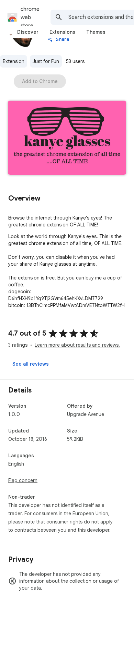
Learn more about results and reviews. (77, 345)
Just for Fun (46, 61)
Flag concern (22, 480)
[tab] (28, 32)
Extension (13, 61)
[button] (67, 138)
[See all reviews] (30, 364)
